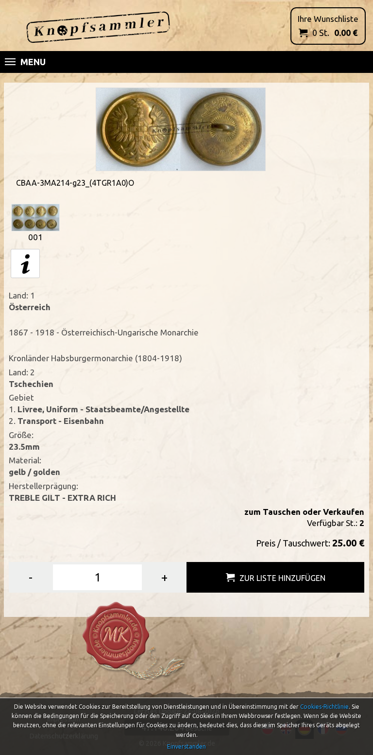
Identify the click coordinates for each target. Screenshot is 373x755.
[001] (35, 216)
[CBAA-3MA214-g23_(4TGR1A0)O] (181, 128)
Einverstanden (186, 746)
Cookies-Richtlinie (324, 706)
